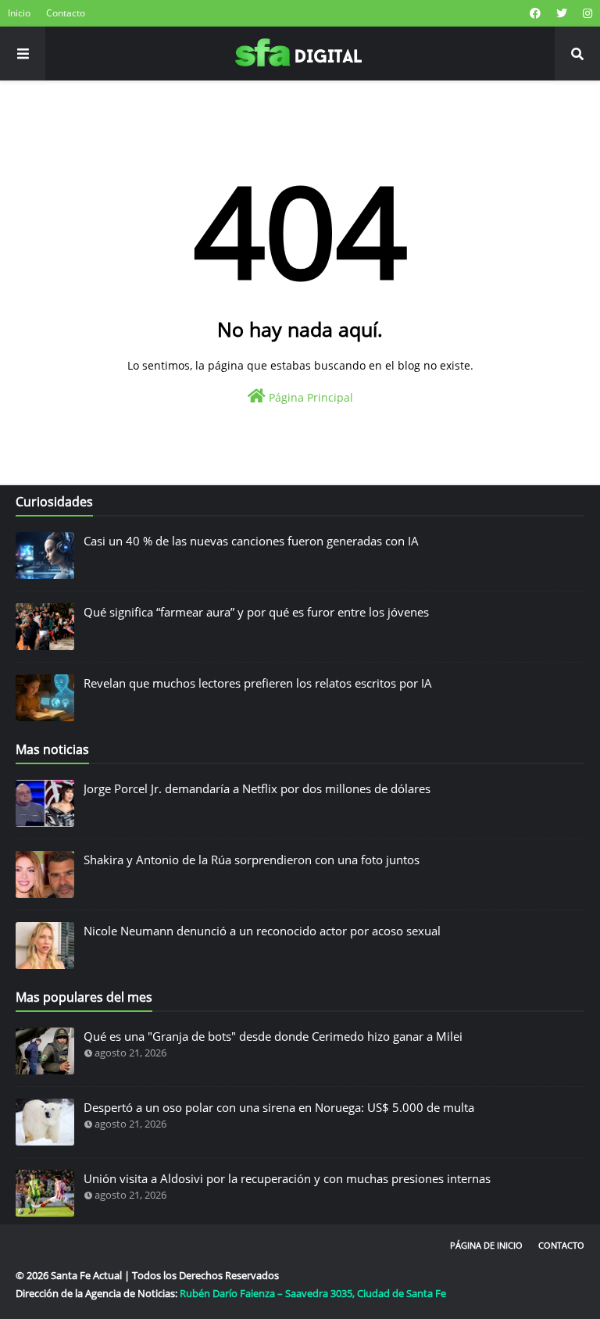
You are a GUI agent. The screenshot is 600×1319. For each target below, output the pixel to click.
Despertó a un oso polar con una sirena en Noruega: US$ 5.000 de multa (279, 1107)
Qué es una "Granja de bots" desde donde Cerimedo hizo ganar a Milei (273, 1036)
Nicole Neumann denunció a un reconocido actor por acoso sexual (262, 930)
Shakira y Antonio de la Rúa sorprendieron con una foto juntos (252, 859)
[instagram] (585, 13)
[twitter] (561, 13)
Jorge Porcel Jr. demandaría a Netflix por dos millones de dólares (257, 788)
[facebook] (535, 13)
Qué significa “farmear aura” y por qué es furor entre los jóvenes (256, 612)
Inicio (19, 13)
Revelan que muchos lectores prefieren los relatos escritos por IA (258, 683)
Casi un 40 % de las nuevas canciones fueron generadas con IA (251, 541)
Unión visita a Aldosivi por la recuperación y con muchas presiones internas (287, 1178)
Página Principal (309, 397)
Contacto (65, 13)
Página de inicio (486, 1245)
